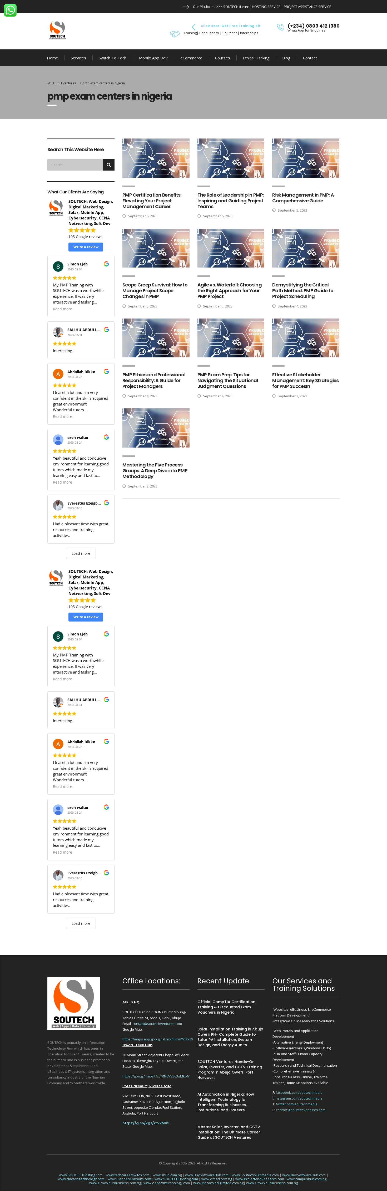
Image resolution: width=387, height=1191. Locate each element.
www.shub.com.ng (167, 1175)
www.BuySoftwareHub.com (207, 1175)
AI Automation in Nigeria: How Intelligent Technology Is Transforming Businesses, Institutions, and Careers (225, 1102)
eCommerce (191, 57)
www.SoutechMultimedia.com (255, 1175)
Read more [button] (62, 309)
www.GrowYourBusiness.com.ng (115, 1182)
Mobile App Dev (153, 57)
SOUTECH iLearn (236, 6)
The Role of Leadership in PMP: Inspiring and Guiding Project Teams (230, 201)
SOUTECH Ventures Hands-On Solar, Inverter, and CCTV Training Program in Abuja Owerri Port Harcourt (229, 1069)
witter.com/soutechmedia (297, 1104)
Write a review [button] (85, 246)
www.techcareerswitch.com (127, 1175)
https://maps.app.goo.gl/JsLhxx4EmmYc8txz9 (157, 1039)
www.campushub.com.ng (306, 1179)
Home (52, 57)
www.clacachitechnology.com (81, 1179)
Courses (222, 57)
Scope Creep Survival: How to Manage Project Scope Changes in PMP (154, 290)
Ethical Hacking (256, 57)
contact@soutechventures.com (157, 1023)
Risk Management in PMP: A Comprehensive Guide (303, 198)
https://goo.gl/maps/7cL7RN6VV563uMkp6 (155, 1076)
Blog (286, 57)
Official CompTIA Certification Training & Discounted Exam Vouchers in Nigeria (226, 1007)
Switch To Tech (112, 57)
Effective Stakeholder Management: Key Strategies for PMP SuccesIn (305, 380)
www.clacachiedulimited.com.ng (218, 1182)
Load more (81, 553)
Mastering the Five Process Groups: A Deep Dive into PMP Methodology (154, 470)
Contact (310, 57)
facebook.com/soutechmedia (299, 1092)
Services (78, 57)
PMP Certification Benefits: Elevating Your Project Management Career (151, 201)
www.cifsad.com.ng (216, 1179)
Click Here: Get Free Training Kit (231, 25)
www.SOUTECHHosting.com (80, 1175)
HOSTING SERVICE (266, 6)
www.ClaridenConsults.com (129, 1179)
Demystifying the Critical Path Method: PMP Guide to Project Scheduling (302, 290)
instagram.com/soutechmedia (298, 1098)
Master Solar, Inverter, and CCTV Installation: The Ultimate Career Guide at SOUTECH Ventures (228, 1132)
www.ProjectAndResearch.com (259, 1179)
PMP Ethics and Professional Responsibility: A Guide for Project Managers (154, 380)
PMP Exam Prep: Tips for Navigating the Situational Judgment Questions (227, 380)
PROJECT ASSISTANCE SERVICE (307, 6)
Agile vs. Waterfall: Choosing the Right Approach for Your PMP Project (229, 290)
